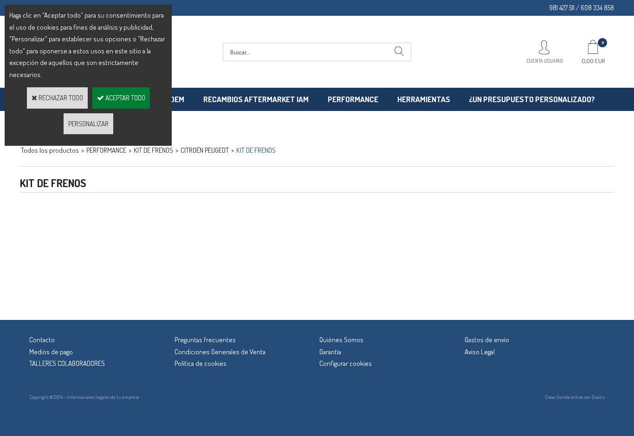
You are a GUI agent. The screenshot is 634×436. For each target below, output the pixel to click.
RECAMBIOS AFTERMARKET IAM (256, 99)
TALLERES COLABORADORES (67, 363)
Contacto (42, 339)
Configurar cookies (345, 363)
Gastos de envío (487, 339)
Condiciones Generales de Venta (220, 351)
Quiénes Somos (341, 339)
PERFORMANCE (353, 99)
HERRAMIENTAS (423, 99)
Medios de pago (51, 351)
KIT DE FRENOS (256, 150)
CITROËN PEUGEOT (205, 150)
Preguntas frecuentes (205, 339)
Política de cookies (200, 363)
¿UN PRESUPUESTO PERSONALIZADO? (532, 99)
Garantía (330, 351)
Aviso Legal (480, 351)
